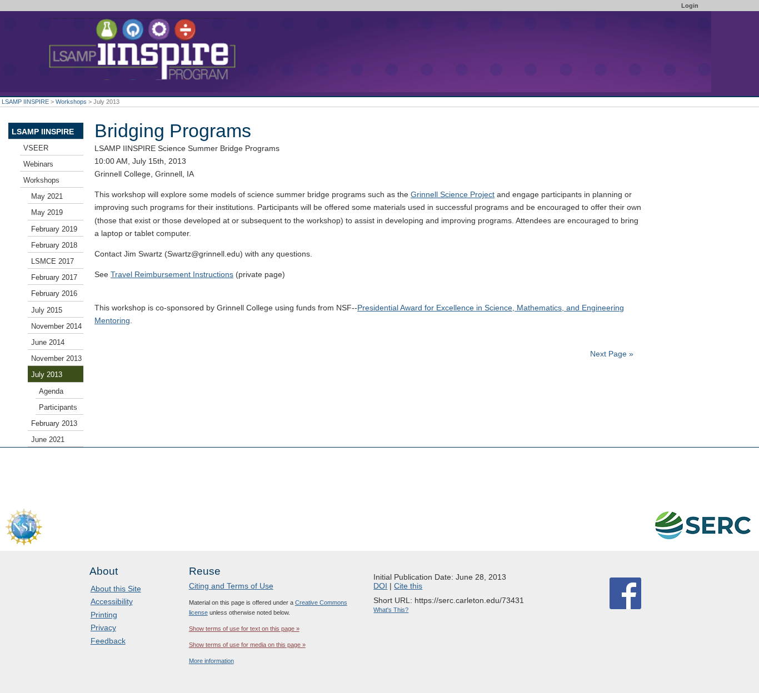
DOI (380, 585)
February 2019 (54, 229)
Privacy (103, 627)
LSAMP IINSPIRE (25, 101)
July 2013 (46, 375)
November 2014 (56, 326)
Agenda (51, 391)
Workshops (71, 101)
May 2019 (47, 213)
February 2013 (54, 424)
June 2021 (47, 440)
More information (211, 660)
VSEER (35, 148)
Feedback (108, 640)
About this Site (116, 588)
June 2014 (47, 342)
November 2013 (56, 359)
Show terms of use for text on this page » (244, 628)
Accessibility (112, 601)
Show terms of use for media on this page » (247, 644)
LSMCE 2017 (52, 261)
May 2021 (47, 196)
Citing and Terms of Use (231, 585)
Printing (104, 614)
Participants (58, 407)
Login (689, 5)
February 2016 (54, 294)
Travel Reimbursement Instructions (172, 274)
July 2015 (46, 310)
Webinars (38, 164)
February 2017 (54, 278)
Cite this (408, 585)
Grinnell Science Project (453, 194)
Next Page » (610, 353)
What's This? (390, 609)
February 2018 (54, 245)
